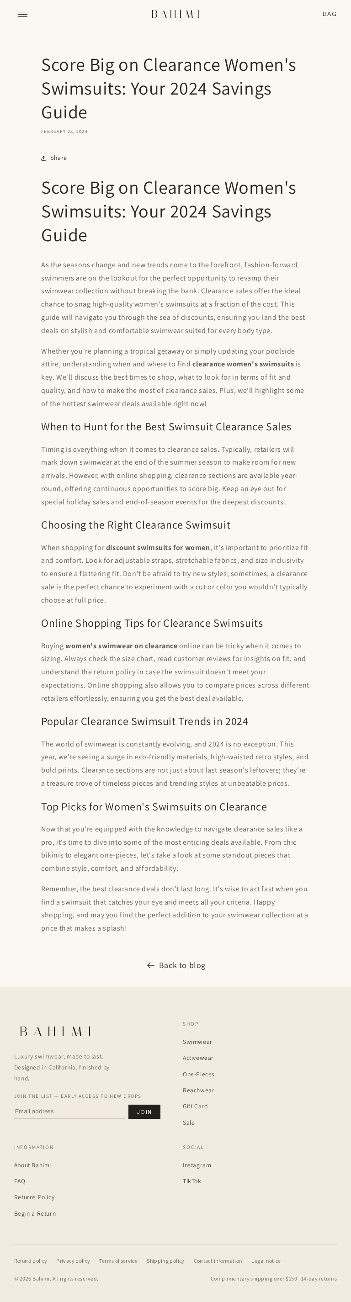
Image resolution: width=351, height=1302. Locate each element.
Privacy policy (73, 1260)
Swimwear (198, 1041)
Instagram (197, 1165)
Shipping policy (165, 1260)
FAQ (20, 1181)
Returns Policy (34, 1197)
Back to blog (182, 965)
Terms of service (118, 1260)
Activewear (198, 1057)
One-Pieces (199, 1074)
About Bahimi (32, 1165)
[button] (330, 14)
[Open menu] (23, 14)
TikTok (192, 1181)
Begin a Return (35, 1213)
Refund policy (31, 1260)
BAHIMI (177, 14)
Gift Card (195, 1106)
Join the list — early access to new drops (78, 1096)
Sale (189, 1122)
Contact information (218, 1260)
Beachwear (198, 1090)
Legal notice (266, 1260)
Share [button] (58, 157)
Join (144, 1112)
